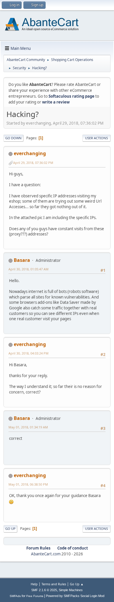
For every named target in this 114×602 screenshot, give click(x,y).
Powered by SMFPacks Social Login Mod (75, 596)
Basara (22, 260)
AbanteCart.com (46, 554)
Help (34, 584)
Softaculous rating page (71, 96)
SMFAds (15, 596)
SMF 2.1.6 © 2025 (44, 590)
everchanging (30, 153)
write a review (56, 102)
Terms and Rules (54, 584)
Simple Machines (71, 590)
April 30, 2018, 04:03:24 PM (28, 353)
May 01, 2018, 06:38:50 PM (28, 484)
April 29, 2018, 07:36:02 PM (33, 162)
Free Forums (34, 596)
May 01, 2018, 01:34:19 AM (28, 427)
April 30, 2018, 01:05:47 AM (28, 269)
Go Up (10, 528)
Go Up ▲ (77, 584)
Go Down (13, 138)
